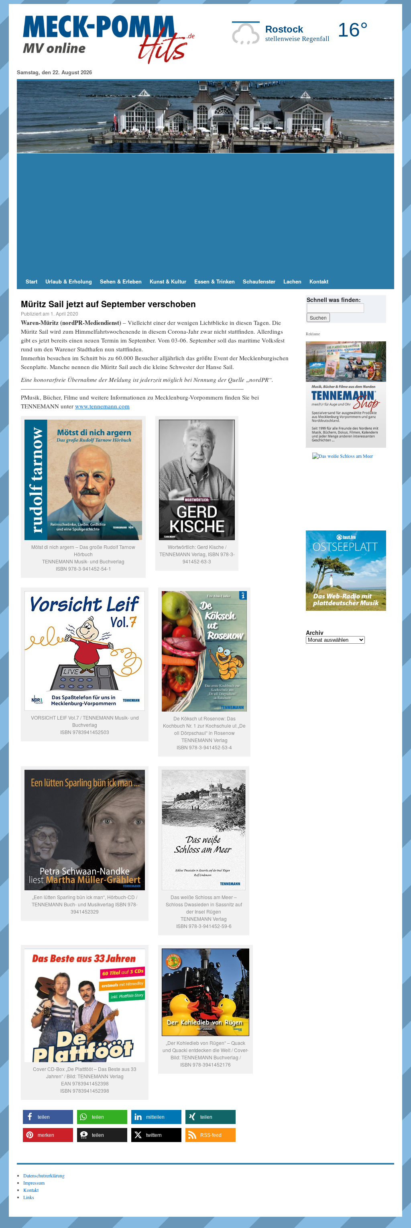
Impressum (34, 1182)
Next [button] (377, 489)
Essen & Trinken (214, 281)
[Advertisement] (205, 213)
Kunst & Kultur (168, 281)
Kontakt (318, 281)
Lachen (292, 281)
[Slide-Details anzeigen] (349, 489)
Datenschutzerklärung (44, 1175)
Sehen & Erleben (121, 281)
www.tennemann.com (102, 406)
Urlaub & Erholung (68, 281)
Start (31, 281)
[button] (48, 1117)
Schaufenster (259, 281)
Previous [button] (315, 489)
